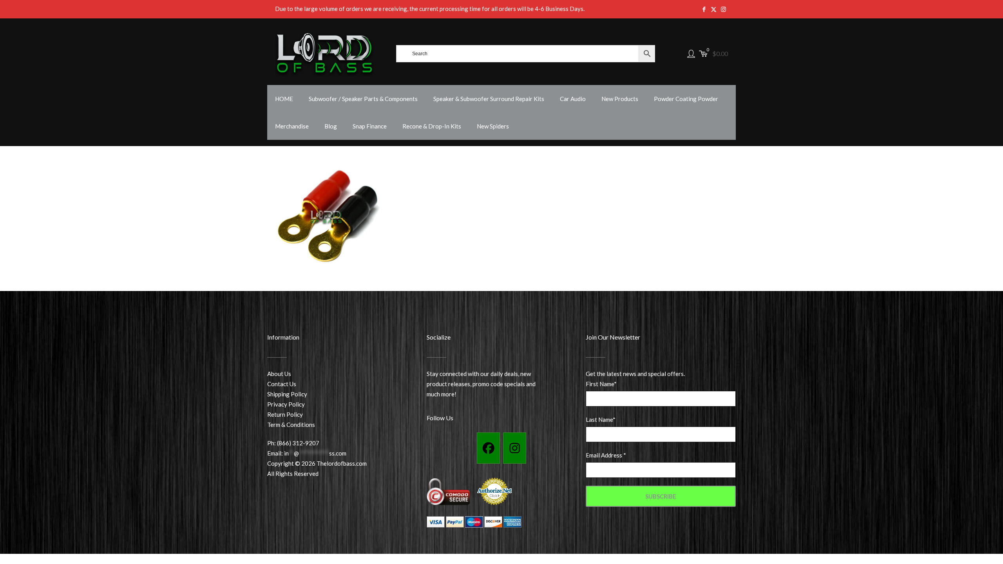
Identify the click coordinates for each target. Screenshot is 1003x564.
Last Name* (601, 419)
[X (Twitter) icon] (714, 9)
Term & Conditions (291, 424)
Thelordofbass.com (342, 463)
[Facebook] (488, 448)
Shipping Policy (287, 394)
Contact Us (281, 383)
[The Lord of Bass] (325, 53)
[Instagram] (514, 448)
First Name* (601, 383)
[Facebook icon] (704, 9)
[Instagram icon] (723, 9)
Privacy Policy (286, 404)
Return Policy (285, 414)
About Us (279, 373)
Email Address (606, 455)
